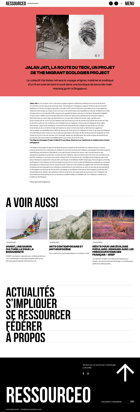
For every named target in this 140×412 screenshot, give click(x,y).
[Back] (116, 3)
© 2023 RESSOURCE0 (12, 409)
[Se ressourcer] (70, 313)
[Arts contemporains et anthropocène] (70, 237)
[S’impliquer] (70, 302)
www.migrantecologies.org (40, 182)
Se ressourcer (32, 3)
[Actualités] (70, 291)
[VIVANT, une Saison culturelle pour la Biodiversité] (27, 237)
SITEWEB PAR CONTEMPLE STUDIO (31, 409)
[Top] (125, 372)
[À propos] (70, 336)
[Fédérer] (70, 325)
